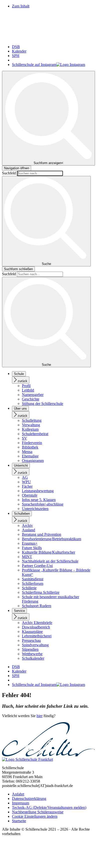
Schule (19, 374)
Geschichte (30, 399)
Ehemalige (30, 456)
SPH (15, 56)
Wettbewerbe (32, 654)
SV (24, 438)
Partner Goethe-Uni (37, 566)
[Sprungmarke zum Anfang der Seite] (4, 843)
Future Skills (32, 548)
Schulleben (22, 513)
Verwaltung (31, 425)
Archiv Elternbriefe (37, 623)
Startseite (19, 821)
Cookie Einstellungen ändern (34, 816)
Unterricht (21, 465)
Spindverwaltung (35, 645)
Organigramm (33, 460)
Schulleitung (32, 420)
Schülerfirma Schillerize (40, 592)
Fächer (27, 486)
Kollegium (30, 429)
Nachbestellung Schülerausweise (37, 812)
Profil (26, 386)
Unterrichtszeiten (35, 509)
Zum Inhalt (20, 6)
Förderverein (32, 443)
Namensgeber (33, 395)
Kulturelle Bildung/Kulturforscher (48, 552)
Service (19, 611)
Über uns (20, 408)
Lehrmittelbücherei (36, 636)
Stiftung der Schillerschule (42, 403)
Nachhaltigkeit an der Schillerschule (50, 561)
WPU (26, 482)
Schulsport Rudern (36, 606)
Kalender (19, 51)
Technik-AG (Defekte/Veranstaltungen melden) (49, 807)
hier (40, 716)
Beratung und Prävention (41, 534)
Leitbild (28, 390)
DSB (16, 47)
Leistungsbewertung (38, 491)
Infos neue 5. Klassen (39, 500)
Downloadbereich (36, 627)
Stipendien (30, 649)
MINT (27, 557)
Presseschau (31, 640)
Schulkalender (33, 658)
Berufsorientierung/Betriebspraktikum (51, 539)
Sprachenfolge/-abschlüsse (42, 504)
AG (25, 477)
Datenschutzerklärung (29, 798)
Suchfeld (9, 173)
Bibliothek (30, 447)
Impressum (20, 803)
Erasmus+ (30, 543)
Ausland (28, 530)
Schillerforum (32, 583)
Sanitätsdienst (32, 579)
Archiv (27, 525)
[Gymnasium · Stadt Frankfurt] (48, 38)
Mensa (27, 452)
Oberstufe (29, 495)
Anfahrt (18, 794)
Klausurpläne (32, 631)
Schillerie (29, 588)
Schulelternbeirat (35, 434)
